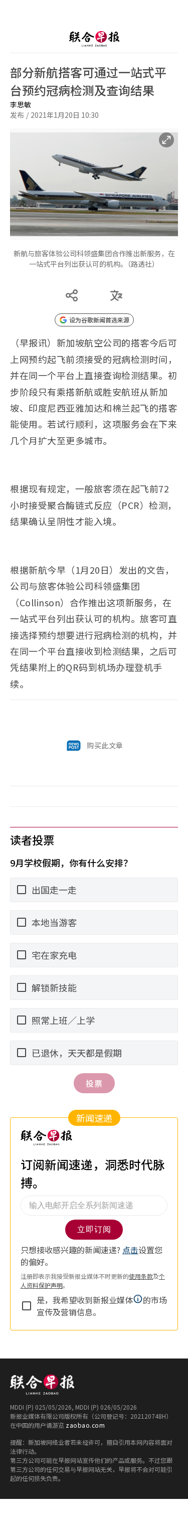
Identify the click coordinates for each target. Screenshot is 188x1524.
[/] (94, 39)
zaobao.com (85, 1425)
